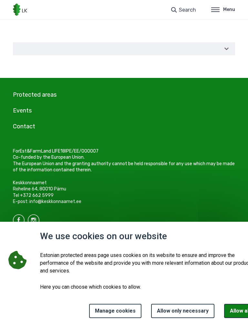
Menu (229, 9)
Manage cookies (115, 311)
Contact (24, 126)
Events (22, 110)
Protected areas (35, 94)
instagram (33, 220)
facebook (19, 220)
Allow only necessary (183, 311)
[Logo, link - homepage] (20, 10)
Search (187, 10)
